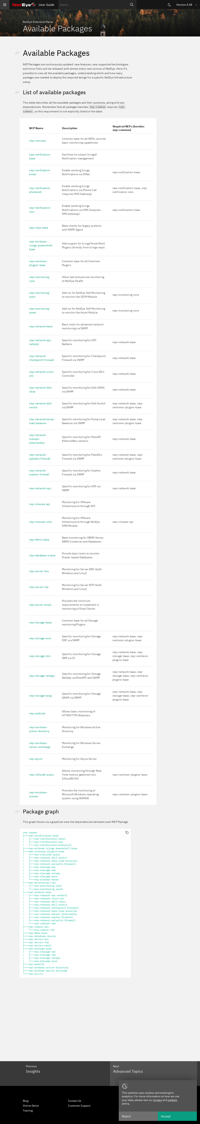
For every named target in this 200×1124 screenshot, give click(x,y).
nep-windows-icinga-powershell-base (41, 245)
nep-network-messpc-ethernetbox (37, 439)
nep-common (37, 140)
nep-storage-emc (40, 638)
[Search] (132, 4)
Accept (166, 1116)
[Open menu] (4, 4)
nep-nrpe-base (38, 227)
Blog (25, 1101)
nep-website (37, 713)
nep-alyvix (35, 759)
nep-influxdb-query (41, 774)
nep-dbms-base (39, 539)
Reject (126, 1116)
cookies (172, 1100)
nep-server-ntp (38, 587)
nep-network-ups (40, 488)
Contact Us (74, 1101)
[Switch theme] (169, 4)
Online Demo (31, 1105)
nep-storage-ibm (39, 656)
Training (28, 1110)
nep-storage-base (40, 622)
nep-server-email (40, 604)
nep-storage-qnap (40, 695)
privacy (157, 1100)
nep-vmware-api (39, 504)
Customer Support (79, 1105)
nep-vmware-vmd (40, 522)
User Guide (46, 5)
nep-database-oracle (42, 555)
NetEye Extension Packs (38, 22)
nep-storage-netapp (41, 675)
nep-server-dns (39, 571)
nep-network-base (41, 326)
